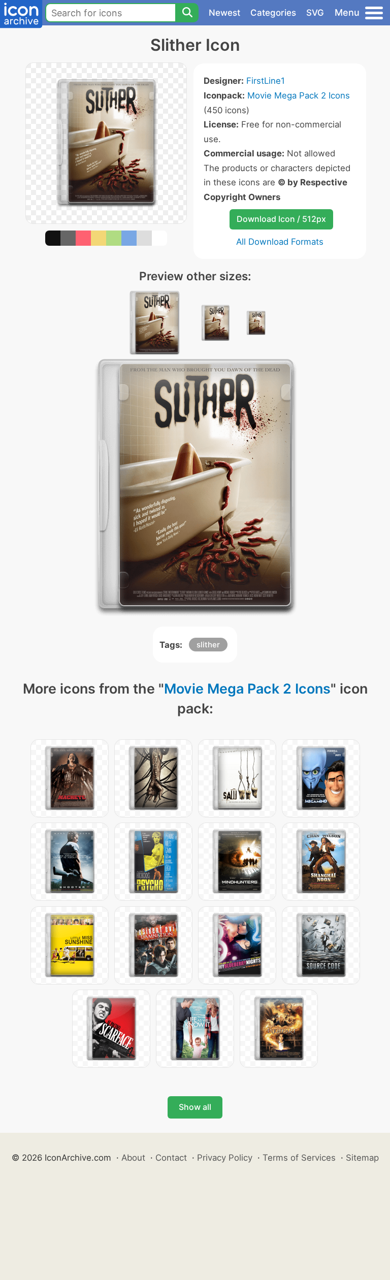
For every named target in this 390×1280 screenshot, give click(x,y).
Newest (224, 13)
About (133, 1158)
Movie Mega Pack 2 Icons (298, 95)
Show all (195, 1107)
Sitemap (362, 1158)
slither (208, 644)
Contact (171, 1158)
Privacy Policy (224, 1158)
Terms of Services (299, 1158)
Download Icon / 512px (281, 219)
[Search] (187, 12)
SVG (315, 13)
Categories (273, 13)
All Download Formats (279, 242)
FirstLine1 (265, 81)
